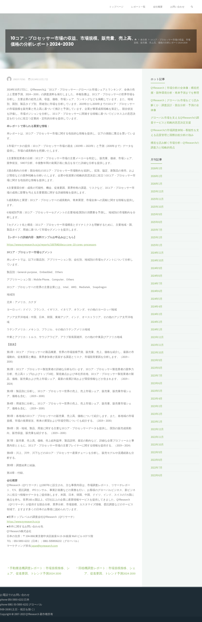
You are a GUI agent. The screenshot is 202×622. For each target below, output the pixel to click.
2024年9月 (156, 268)
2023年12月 (157, 337)
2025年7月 (156, 229)
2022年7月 (156, 467)
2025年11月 (157, 199)
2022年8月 (156, 460)
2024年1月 (156, 329)
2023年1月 (156, 421)
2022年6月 (156, 475)
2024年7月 (156, 283)
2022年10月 (157, 444)
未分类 (143, 39)
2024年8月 (156, 275)
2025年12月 (157, 191)
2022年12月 (157, 429)
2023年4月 (156, 398)
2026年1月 (156, 183)
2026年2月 (156, 176)
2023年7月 (156, 375)
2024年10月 (157, 260)
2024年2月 (156, 322)
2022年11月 (157, 437)
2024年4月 (156, 306)
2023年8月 (156, 368)
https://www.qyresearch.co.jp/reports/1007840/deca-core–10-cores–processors (51, 244)
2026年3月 (156, 168)
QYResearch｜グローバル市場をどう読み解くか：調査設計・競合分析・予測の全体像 (175, 105)
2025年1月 (156, 245)
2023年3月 (156, 406)
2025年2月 (156, 237)
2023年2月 (156, 414)
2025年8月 (156, 222)
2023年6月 (156, 383)
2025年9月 (156, 214)
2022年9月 (156, 452)
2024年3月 (156, 314)
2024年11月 (157, 252)
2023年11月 (157, 345)
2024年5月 (156, 298)
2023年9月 (156, 360)
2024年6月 (156, 291)
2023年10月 (157, 352)
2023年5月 (156, 391)
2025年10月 (157, 206)
